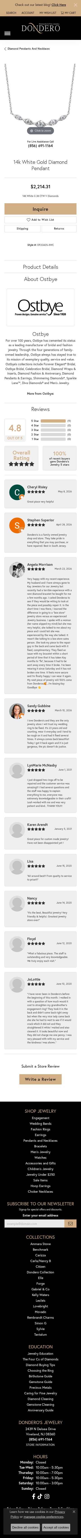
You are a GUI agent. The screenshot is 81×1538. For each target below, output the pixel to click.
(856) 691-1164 (40, 145)
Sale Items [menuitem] (40, 1180)
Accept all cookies (56, 1527)
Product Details (40, 266)
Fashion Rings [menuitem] (40, 1129)
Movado (40, 1312)
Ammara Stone (40, 1244)
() (69, 421)
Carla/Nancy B (40, 1261)
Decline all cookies (25, 1527)
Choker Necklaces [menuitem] (40, 1191)
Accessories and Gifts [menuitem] (40, 1163)
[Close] (75, 5)
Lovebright (40, 1306)
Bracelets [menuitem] (40, 1146)
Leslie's (40, 1300)
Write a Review (40, 1079)
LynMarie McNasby (42, 765)
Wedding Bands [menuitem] (41, 1123)
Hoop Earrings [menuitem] (41, 1186)
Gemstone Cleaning (40, 1404)
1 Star (35, 439)
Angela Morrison (40, 564)
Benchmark (40, 1249)
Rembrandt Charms (40, 1317)
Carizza (40, 1255)
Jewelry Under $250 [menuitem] (40, 1174)
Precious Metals (40, 1387)
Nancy (32, 898)
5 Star (35, 421)
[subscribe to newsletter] (70, 1223)
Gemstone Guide (40, 1382)
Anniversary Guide (40, 1410)
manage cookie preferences (43, 1517)
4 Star (35, 425)
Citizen (40, 1266)
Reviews (40, 409)
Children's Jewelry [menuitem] (40, 1169)
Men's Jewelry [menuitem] (40, 1152)
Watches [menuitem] (40, 1157)
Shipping (22, 228)
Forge (40, 1283)
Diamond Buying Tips (40, 1365)
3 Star (35, 430)
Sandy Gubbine (38, 706)
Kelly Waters (40, 1295)
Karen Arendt (37, 824)
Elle (40, 1278)
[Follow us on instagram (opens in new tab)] (47, 1496)
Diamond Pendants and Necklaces (29, 48)
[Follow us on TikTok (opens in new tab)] (40, 1496)
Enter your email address (40, 1215)
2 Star (35, 434)
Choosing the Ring (41, 1370)
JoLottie (33, 979)
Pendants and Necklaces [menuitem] (40, 1140)
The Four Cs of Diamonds (40, 1359)
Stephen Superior (40, 520)
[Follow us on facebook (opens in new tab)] (33, 1496)
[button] (10, 13)
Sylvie (40, 1329)
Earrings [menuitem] (40, 1135)
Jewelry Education (40, 1353)
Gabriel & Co (41, 1289)
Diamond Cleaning (40, 1399)
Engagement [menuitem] (40, 1118)
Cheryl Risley (37, 487)
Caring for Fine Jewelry (40, 1393)
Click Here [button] (59, 4)
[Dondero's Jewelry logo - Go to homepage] (40, 28)
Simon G (40, 1323)
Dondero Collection (40, 1272)
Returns (59, 228)
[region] (40, 100)
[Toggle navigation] (7, 31)
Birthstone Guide (40, 1376)
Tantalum (40, 1334)
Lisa (30, 861)
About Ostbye (40, 279)
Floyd (31, 938)
